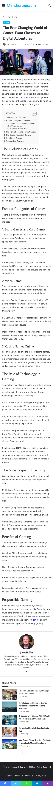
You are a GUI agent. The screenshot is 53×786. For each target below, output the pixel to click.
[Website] (26, 672)
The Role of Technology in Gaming (21, 132)
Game (14, 17)
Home (7, 17)
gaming (36, 620)
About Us (29, 776)
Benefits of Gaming (14, 138)
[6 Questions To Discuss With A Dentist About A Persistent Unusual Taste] (9, 720)
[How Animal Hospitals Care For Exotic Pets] (9, 732)
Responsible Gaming (15, 141)
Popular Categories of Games (18, 120)
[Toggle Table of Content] (33, 113)
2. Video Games (16, 126)
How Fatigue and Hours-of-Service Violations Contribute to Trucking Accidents (33, 706)
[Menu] (3, 6)
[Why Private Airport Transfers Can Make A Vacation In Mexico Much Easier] (9, 744)
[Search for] (49, 6)
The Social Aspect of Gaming (18, 135)
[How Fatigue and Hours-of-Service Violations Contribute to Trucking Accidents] (9, 707)
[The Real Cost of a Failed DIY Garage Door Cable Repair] (9, 694)
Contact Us (18, 776)
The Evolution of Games (15, 117)
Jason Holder (11, 44)
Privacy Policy (40, 776)
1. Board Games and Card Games (22, 123)
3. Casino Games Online (19, 129)
